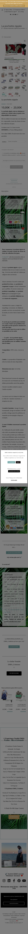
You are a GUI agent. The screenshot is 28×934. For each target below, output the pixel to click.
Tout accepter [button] (11, 462)
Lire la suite (14, 480)
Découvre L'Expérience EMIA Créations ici (14, 5)
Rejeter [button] (18, 462)
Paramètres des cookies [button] (14, 471)
